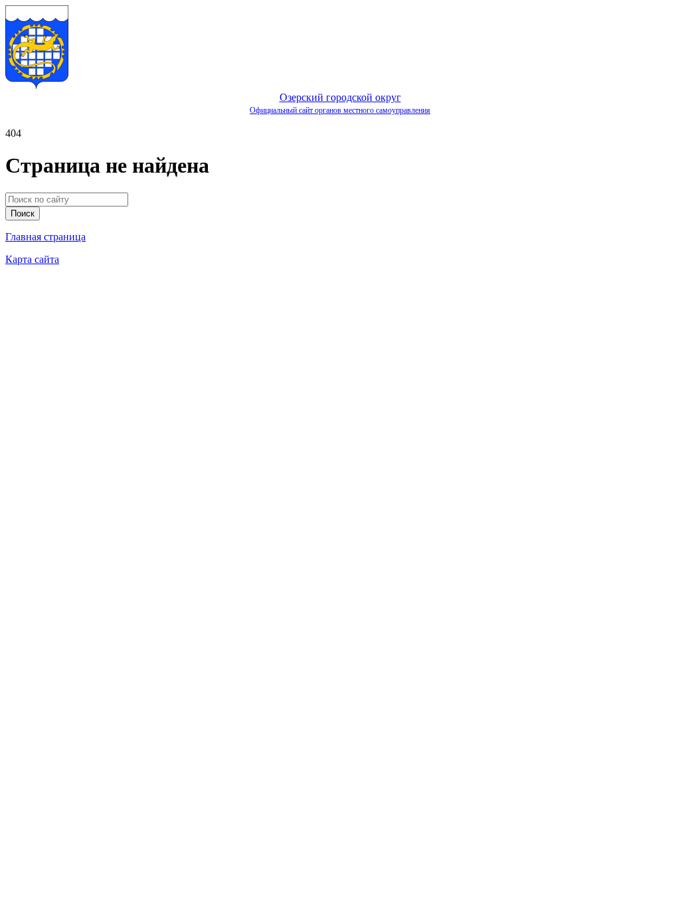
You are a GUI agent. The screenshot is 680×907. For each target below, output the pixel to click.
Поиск (23, 213)
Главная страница (45, 236)
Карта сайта (32, 259)
